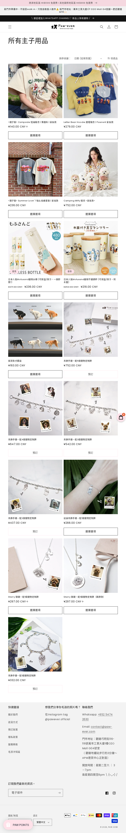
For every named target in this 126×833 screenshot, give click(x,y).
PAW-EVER (113, 827)
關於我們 (13, 714)
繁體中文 (41, 822)
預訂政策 (13, 729)
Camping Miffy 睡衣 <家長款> (79, 200)
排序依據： (65, 58)
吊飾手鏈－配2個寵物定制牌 (22, 518)
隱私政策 (13, 737)
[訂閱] (59, 793)
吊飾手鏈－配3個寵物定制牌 (78, 439)
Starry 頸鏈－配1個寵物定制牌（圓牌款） (84, 597)
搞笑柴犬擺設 (15, 361)
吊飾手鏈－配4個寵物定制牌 (22, 439)
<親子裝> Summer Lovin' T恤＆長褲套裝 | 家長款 (33, 200)
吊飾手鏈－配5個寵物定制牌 (78, 361)
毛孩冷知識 (14, 751)
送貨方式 (13, 722)
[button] (9, 27)
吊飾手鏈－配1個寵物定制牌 (22, 675)
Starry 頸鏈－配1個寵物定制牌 (23, 597)
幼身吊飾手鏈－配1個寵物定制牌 (80, 518)
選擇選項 (35, 135)
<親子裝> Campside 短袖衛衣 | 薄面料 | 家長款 (32, 122)
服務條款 (13, 744)
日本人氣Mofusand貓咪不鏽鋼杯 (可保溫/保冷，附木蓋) (90, 281)
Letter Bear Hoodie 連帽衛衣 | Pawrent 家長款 (88, 122)
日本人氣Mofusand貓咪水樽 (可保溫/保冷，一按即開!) (34, 281)
